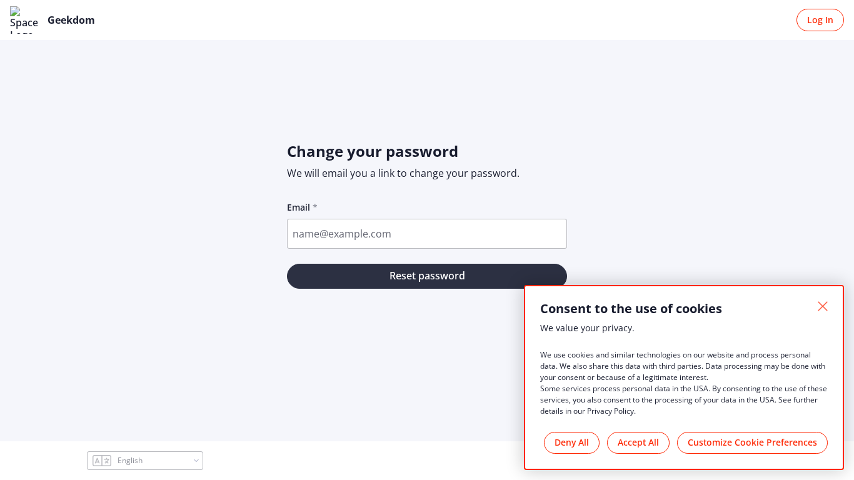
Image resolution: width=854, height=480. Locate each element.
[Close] (823, 306)
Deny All (572, 442)
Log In (820, 20)
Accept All (638, 442)
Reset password (427, 275)
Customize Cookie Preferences (752, 442)
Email (298, 207)
